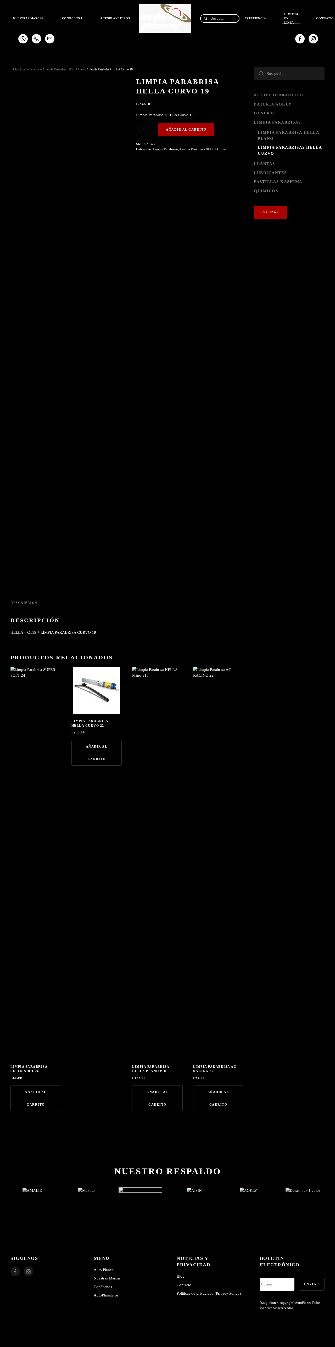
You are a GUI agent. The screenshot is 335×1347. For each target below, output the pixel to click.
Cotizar (270, 212)
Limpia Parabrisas (31, 69)
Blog (181, 1276)
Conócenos (72, 18)
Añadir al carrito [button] (36, 1098)
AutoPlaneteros (115, 18)
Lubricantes (270, 173)
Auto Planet (103, 1270)
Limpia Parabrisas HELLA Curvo (65, 69)
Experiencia (255, 18)
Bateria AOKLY (273, 104)
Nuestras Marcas (107, 1278)
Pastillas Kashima (278, 182)
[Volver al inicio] (165, 18)
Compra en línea (291, 18)
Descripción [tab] (23, 603)
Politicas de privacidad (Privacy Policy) (209, 1293)
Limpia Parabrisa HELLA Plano (288, 135)
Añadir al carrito (186, 129)
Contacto (184, 1285)
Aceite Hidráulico (278, 95)
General (265, 113)
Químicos (266, 191)
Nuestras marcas (28, 18)
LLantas (264, 164)
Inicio (14, 69)
